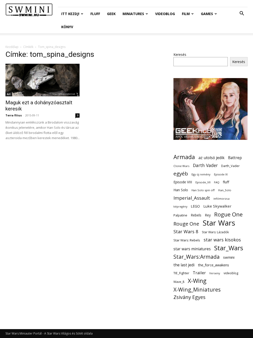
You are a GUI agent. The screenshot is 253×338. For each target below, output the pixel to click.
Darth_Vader (230, 166)
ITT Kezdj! (70, 13)
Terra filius (13, 115)
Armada (184, 157)
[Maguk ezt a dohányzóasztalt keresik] (42, 80)
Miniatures (133, 13)
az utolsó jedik (211, 157)
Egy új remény (201, 174)
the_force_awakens (213, 264)
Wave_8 (178, 282)
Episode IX (221, 174)
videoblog (231, 273)
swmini (228, 257)
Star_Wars (228, 248)
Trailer (199, 272)
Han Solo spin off (203, 190)
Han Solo (180, 190)
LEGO (195, 206)
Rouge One (186, 223)
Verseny (214, 273)
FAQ (216, 182)
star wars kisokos (222, 239)
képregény (180, 206)
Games (207, 13)
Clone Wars (181, 166)
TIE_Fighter (181, 273)
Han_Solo (224, 190)
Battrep (235, 157)
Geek (111, 13)
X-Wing (197, 280)
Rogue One (228, 214)
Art (9, 94)
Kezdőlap (12, 47)
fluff (226, 182)
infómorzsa (221, 198)
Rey (208, 215)
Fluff (95, 13)
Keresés (179, 54)
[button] (242, 14)
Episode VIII (182, 182)
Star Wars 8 (185, 231)
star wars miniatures (192, 249)
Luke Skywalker (217, 206)
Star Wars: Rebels (186, 240)
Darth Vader (205, 165)
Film (186, 13)
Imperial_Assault (191, 197)
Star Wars (219, 223)
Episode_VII (203, 182)
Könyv (67, 26)
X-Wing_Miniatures (197, 289)
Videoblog (165, 13)
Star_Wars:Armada (196, 256)
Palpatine (180, 215)
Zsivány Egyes (189, 297)
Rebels (196, 215)
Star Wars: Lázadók (215, 232)
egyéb (180, 173)
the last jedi (183, 265)
